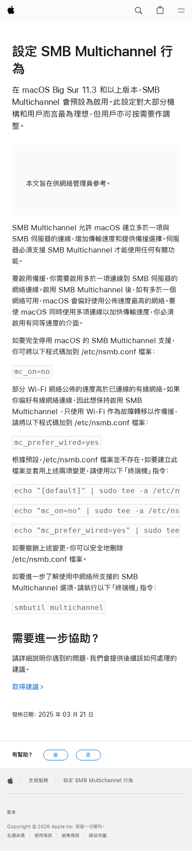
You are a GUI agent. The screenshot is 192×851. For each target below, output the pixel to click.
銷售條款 (70, 835)
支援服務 (38, 780)
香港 (11, 812)
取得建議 (25, 686)
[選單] (181, 10)
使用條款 (43, 835)
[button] (138, 10)
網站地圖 (98, 835)
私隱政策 (16, 835)
